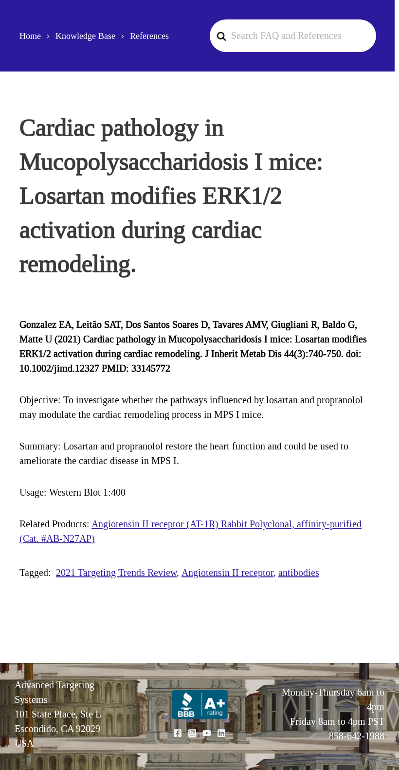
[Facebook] (177, 733)
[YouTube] (206, 733)
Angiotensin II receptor (227, 572)
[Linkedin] (221, 733)
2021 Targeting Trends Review (116, 572)
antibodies (298, 572)
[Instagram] (192, 733)
